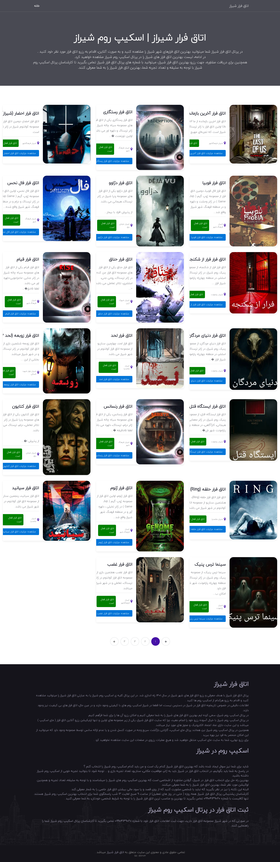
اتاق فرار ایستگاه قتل (207, 406)
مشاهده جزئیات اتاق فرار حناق (113, 314)
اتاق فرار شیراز (239, 6)
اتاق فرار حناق (120, 259)
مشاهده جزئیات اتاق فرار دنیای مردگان (202, 381)
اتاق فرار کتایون (25, 406)
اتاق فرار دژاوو (120, 182)
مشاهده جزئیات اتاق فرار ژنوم (113, 542)
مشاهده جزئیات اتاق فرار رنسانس (112, 455)
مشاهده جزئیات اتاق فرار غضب (113, 613)
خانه (37, 5)
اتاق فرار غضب (119, 564)
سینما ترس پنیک (210, 564)
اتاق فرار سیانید (25, 487)
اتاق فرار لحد (121, 335)
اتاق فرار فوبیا (214, 182)
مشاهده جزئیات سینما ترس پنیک (204, 619)
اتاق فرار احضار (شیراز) (20, 113)
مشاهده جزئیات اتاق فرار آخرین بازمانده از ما (199, 153)
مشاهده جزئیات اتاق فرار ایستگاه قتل (203, 452)
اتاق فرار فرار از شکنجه (206, 259)
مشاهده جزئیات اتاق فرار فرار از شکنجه (202, 304)
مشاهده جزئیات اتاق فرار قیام (20, 314)
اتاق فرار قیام (28, 259)
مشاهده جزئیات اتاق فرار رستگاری (111, 161)
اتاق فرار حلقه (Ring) (208, 489)
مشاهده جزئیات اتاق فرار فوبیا (206, 237)
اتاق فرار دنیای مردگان (207, 335)
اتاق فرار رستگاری (117, 111)
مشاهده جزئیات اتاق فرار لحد (114, 379)
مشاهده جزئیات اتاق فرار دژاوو (113, 237)
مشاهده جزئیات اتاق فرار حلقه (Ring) (203, 529)
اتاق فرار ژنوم (121, 487)
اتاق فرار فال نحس (23, 182)
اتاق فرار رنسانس (118, 406)
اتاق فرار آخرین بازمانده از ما (202, 113)
